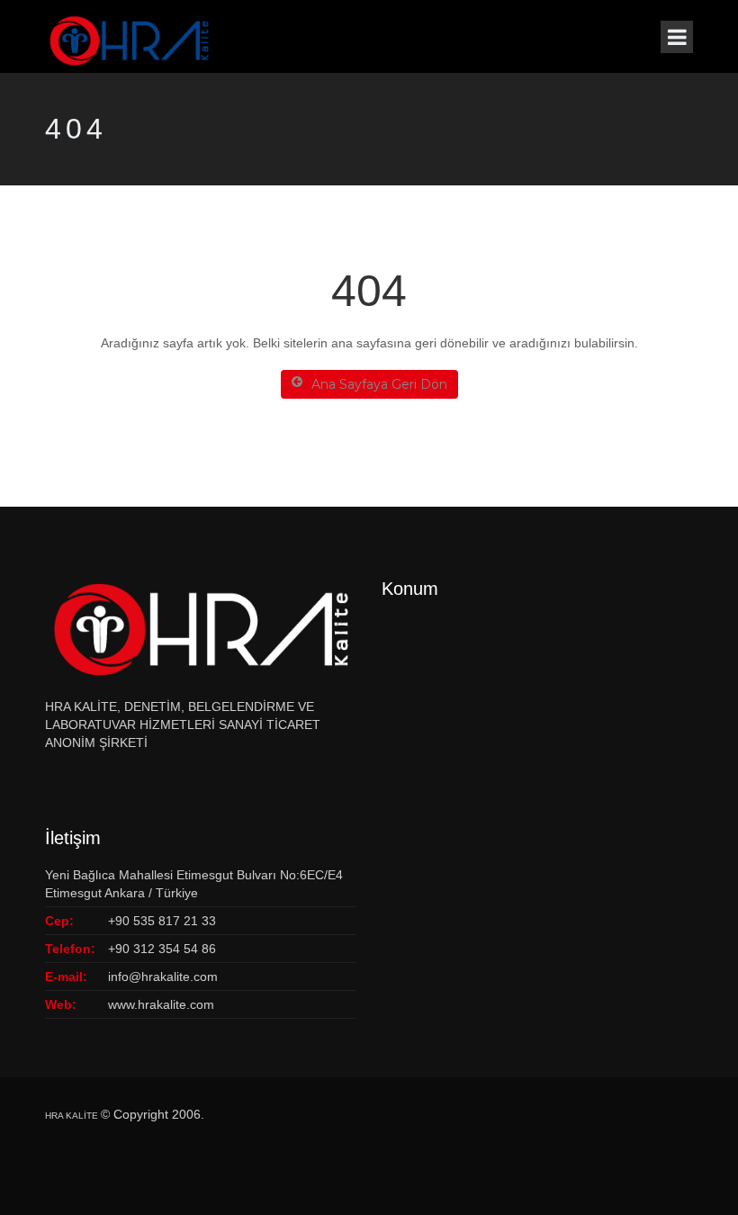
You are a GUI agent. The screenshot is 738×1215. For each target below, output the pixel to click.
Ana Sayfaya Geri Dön (379, 384)
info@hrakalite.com (163, 976)
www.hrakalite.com (161, 1004)
